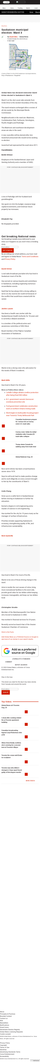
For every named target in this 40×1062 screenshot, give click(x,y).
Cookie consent (5, 1034)
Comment (8, 662)
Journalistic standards (21, 659)
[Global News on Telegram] (14, 995)
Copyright (3, 1045)
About (2, 1012)
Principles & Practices (7, 1014)
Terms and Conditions (30, 256)
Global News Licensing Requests (11, 1032)
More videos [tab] (18, 390)
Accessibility (4, 1056)
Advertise (3, 1050)
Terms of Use (4, 1047)
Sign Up (5, 692)
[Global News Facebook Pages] (14, 907)
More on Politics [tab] (7, 390)
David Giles (13, 37)
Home (31, 12)
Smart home (4, 1027)
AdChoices (36, 1060)
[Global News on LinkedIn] (14, 966)
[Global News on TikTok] (14, 980)
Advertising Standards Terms (10, 1052)
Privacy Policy (10, 259)
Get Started (7, 250)
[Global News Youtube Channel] (14, 936)
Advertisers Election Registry (10, 1029)
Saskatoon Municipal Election (12, 12)
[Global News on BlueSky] (14, 1009)
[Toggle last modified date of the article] (28, 39)
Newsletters (4, 1023)
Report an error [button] (21, 665)
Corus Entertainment (7, 1054)
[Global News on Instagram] (14, 951)
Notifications (4, 1025)
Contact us (4, 1018)
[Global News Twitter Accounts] (14, 922)
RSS (1, 1021)
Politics (4, 26)
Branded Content (6, 1016)
